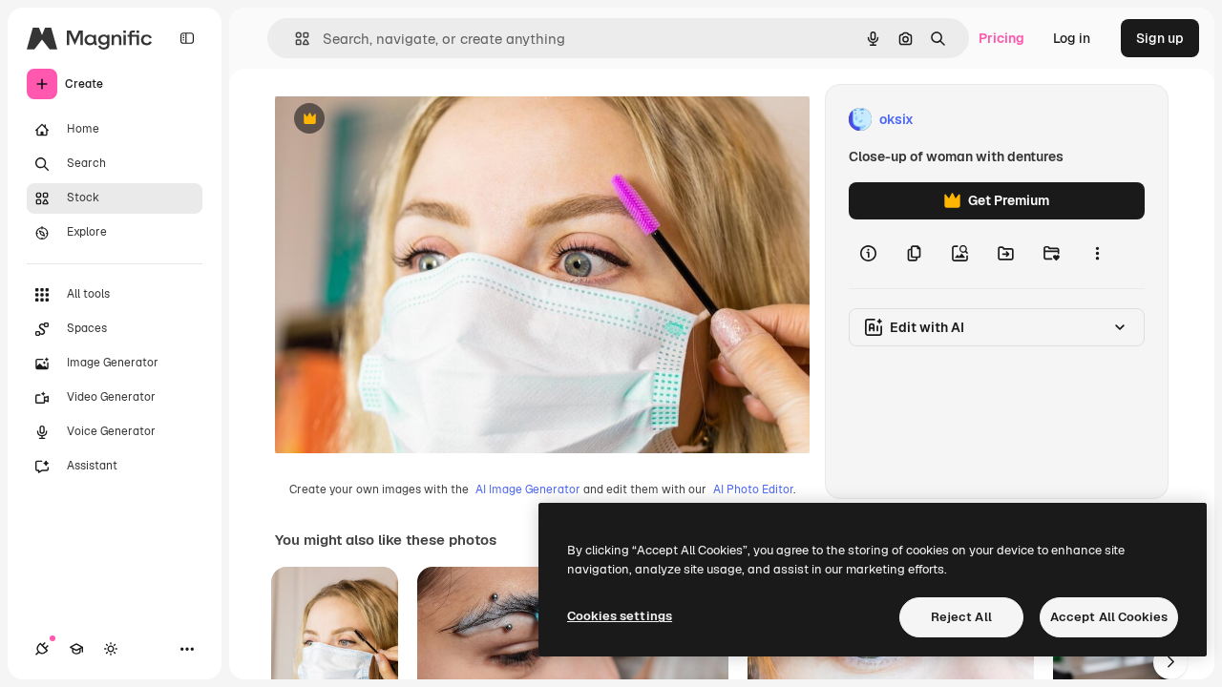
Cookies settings (619, 616)
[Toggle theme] (110, 649)
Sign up (1160, 38)
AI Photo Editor (753, 489)
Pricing (1001, 38)
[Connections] (42, 649)
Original (397, 120)
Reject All (961, 617)
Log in (1071, 38)
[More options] (1097, 254)
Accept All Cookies (1109, 617)
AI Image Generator (527, 489)
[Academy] (76, 649)
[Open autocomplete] (294, 38)
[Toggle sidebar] (187, 38)
